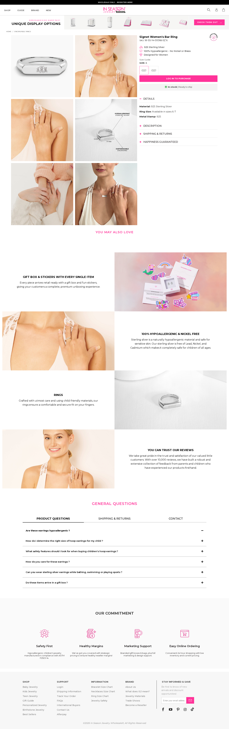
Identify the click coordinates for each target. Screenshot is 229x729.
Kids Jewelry (30, 691)
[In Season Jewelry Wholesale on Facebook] (163, 710)
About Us (130, 687)
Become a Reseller (136, 705)
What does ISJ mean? (137, 691)
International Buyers (68, 705)
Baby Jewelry (30, 687)
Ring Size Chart (100, 696)
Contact (176, 518)
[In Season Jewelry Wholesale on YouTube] (170, 710)
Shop (7, 10)
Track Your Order (66, 696)
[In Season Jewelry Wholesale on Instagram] (185, 710)
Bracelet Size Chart (102, 687)
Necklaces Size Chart (103, 691)
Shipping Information (69, 691)
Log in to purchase (178, 78)
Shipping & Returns (114, 518)
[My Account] (216, 9)
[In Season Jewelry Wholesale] (114, 10)
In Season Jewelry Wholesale (106, 723)
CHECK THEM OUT (209, 22)
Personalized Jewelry (35, 705)
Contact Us (63, 709)
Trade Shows (132, 700)
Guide (20, 10)
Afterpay (62, 714)
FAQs (60, 700)
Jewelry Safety (99, 700)
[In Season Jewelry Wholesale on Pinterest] (178, 710)
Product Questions (53, 518)
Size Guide (144, 59)
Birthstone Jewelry (33, 709)
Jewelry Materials (135, 696)
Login (60, 687)
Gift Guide (28, 700)
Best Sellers (29, 714)
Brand (35, 10)
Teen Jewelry (30, 696)
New (48, 10)
